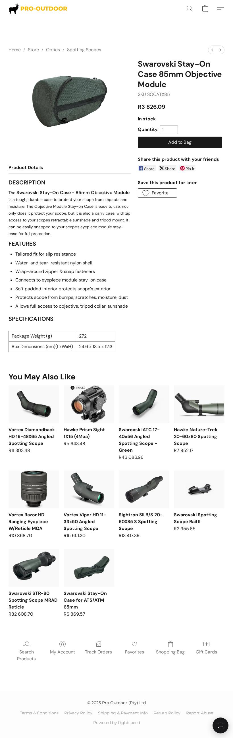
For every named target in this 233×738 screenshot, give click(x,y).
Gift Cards (206, 652)
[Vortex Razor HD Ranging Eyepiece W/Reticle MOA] (34, 489)
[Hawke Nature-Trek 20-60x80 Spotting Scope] (199, 404)
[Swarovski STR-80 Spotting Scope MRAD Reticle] (34, 568)
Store (33, 50)
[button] (38, 8)
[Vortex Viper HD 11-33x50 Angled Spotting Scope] (89, 489)
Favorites (134, 652)
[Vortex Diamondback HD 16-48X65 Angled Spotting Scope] (34, 404)
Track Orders (98, 652)
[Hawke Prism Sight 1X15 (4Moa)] (89, 404)
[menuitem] (212, 50)
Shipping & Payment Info (123, 713)
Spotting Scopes (84, 50)
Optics (53, 50)
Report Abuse (199, 713)
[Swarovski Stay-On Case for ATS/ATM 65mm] (89, 568)
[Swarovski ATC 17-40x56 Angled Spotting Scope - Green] (144, 404)
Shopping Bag (170, 652)
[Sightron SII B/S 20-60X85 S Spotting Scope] (144, 489)
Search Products (26, 655)
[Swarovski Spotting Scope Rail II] (199, 489)
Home (15, 50)
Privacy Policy (78, 713)
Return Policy (166, 713)
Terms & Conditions (39, 713)
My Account (62, 652)
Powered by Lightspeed (116, 722)
